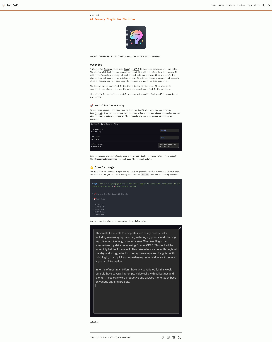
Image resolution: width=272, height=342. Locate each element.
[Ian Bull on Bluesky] (174, 337)
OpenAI (98, 113)
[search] (263, 5)
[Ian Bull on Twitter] (179, 337)
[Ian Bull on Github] (163, 337)
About (257, 5)
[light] (268, 5)
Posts (213, 5)
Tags (250, 5)
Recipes (241, 5)
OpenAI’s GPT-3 (131, 69)
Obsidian (108, 69)
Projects (231, 5)
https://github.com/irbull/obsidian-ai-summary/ (135, 56)
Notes (221, 5)
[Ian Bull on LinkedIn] (168, 337)
